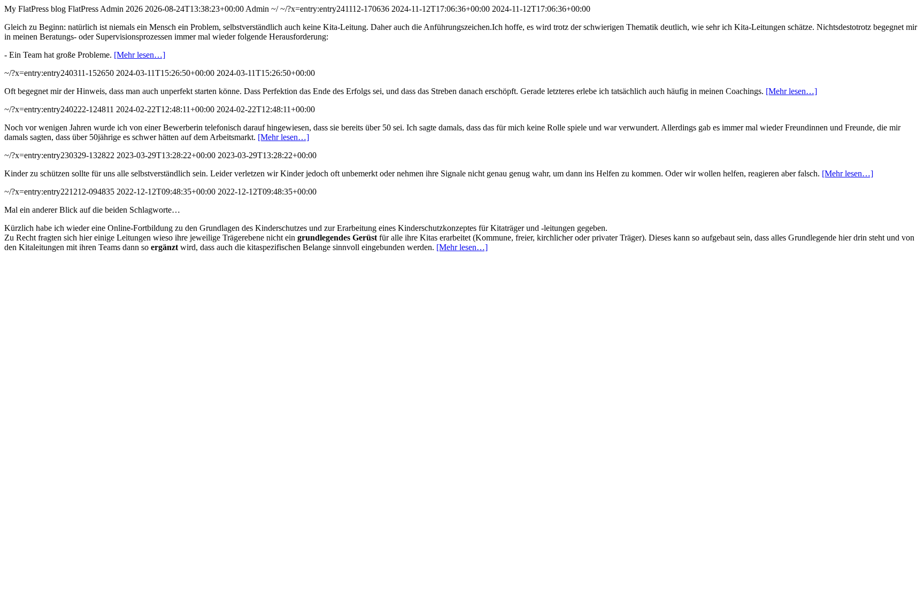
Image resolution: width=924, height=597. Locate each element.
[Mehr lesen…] (139, 54)
